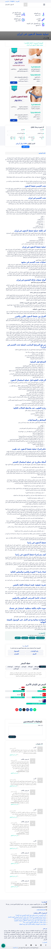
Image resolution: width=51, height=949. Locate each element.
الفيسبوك (24, 637)
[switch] (42, 138)
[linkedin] (20, 709)
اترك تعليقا (40, 725)
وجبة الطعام (40, 133)
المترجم (41, 137)
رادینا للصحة (15, 947)
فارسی (7, 1)
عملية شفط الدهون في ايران (35, 45)
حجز (14, 82)
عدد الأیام (12, 137)
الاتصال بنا (45, 942)
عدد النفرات (21, 137)
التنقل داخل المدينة (31, 137)
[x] (24, 709)
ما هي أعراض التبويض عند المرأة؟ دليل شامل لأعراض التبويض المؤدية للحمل (27, 917)
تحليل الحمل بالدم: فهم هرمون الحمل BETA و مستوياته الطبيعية (30, 920)
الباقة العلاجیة (29, 43)
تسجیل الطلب (25, 146)
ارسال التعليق (12, 736)
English (12, 1)
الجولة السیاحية (20, 133)
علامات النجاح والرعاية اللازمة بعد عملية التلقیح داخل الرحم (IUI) (30, 918)
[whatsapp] (34, 709)
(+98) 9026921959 (41, 909)
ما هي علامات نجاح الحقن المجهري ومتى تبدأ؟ (34, 922)
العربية (17, 1)
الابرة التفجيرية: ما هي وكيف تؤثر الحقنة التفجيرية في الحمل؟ (31, 915)
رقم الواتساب (39, 637)
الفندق (22, 129)
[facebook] (27, 709)
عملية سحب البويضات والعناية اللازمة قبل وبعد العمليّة (32, 924)
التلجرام (31, 637)
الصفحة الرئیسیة (38, 43)
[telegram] (31, 709)
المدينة (41, 129)
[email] (16, 709)
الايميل (16, 637)
